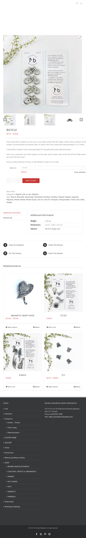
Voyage (9, 202)
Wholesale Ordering (12, 506)
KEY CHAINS (12, 481)
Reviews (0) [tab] (7, 218)
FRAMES (11, 476)
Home (7, 447)
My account (9, 452)
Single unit (56, 229)
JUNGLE (22, 375)
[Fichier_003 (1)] (13, 119)
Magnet (61, 197)
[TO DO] (63, 293)
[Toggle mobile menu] (81, 3)
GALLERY (8, 442)
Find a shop (12, 427)
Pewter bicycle (31, 199)
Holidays (46, 197)
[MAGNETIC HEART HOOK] (22, 293)
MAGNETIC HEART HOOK (22, 315)
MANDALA (11, 496)
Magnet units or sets (23, 194)
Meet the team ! (14, 432)
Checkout (8, 414)
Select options (12, 327)
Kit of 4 (48, 229)
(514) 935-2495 (57, 414)
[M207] (73, 119)
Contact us (9, 419)
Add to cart (31, 180)
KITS (9, 486)
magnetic (75, 197)
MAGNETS (12, 491)
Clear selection (80, 172)
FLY (63, 375)
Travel (73, 199)
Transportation (64, 199)
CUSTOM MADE (10, 437)
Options (13, 168)
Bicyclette (20, 197)
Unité (82, 199)
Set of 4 (41, 199)
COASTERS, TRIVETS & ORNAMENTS (22, 471)
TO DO (63, 315)
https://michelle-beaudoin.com (61, 417)
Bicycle (13, 197)
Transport (54, 199)
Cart (6, 409)
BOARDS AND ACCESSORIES (18, 466)
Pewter (16, 199)
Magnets (35, 194)
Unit (77, 199)
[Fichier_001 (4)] (33, 119)
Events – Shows (14, 422)
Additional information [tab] (12, 213)
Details (37, 327)
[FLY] (63, 352)
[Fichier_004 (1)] (53, 119)
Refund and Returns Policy (15, 458)
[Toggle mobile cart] (77, 3)
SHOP (7, 463)
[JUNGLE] (22, 352)
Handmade (29, 197)
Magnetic (10, 199)
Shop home (9, 501)
